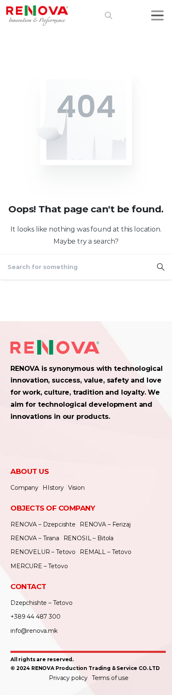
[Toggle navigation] (157, 15)
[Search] (160, 267)
